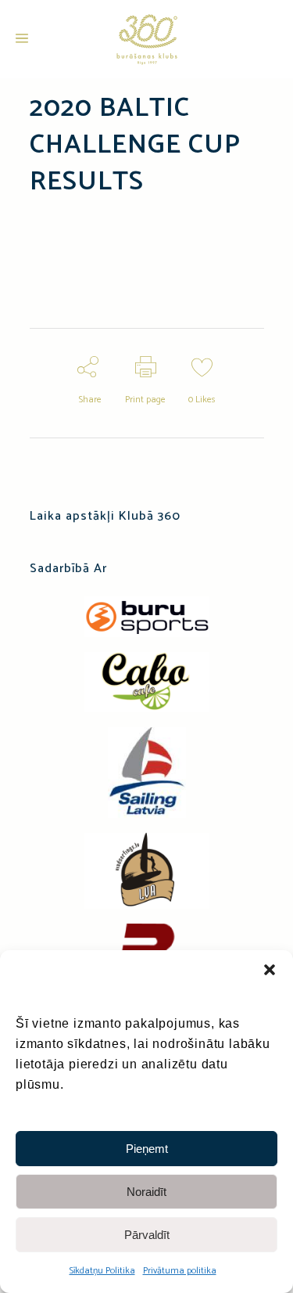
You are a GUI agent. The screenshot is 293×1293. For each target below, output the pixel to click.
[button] (269, 970)
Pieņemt (147, 1148)
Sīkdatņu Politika (102, 1270)
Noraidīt (146, 1191)
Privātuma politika (179, 1270)
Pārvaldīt (147, 1234)
